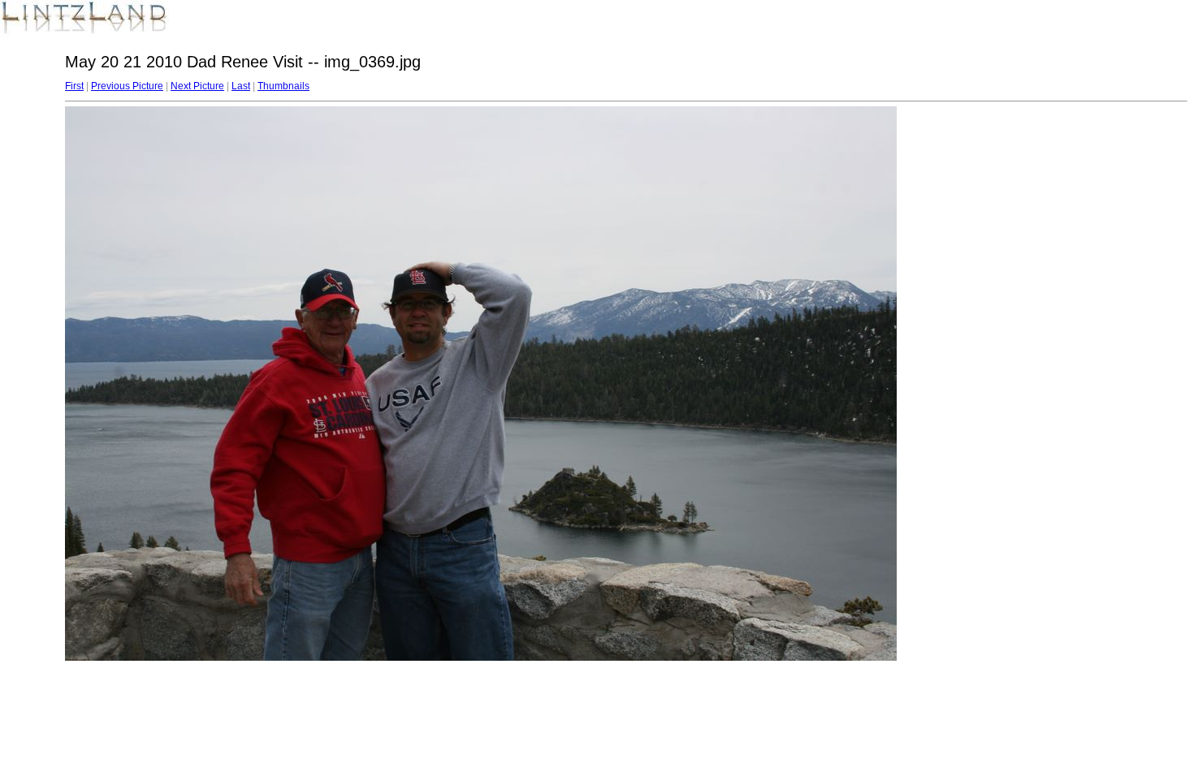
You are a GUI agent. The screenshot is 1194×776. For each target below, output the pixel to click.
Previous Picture (127, 86)
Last (240, 86)
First (74, 86)
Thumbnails (283, 86)
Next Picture (197, 86)
